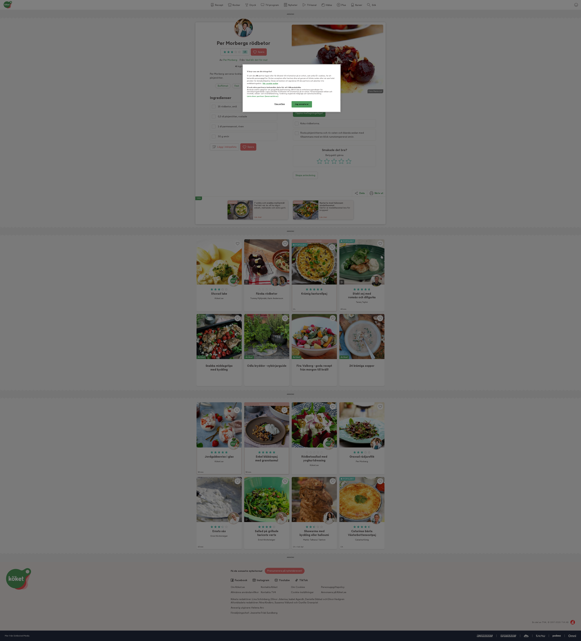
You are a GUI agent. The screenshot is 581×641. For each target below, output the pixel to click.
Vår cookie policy (270, 84)
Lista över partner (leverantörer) (262, 96)
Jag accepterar (302, 104)
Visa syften (279, 104)
